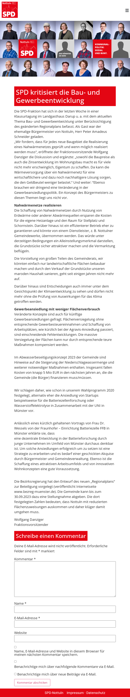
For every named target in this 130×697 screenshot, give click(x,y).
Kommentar (25, 559)
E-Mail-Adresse (27, 618)
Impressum (75, 693)
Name (20, 603)
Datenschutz (95, 693)
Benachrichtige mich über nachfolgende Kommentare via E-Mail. (64, 666)
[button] (74, 10)
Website (20, 632)
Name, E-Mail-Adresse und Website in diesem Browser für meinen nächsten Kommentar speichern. (59, 653)
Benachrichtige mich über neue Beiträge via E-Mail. (56, 674)
